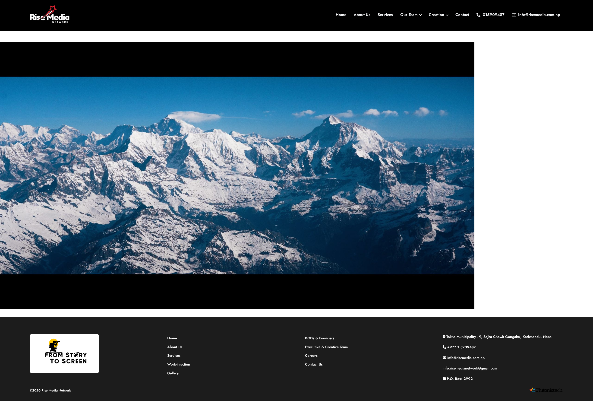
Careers (311, 355)
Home (341, 14)
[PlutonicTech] (546, 391)
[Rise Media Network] (50, 22)
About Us (362, 14)
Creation (436, 14)
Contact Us (314, 364)
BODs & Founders (319, 338)
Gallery (173, 373)
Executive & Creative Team (326, 347)
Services (385, 14)
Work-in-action (178, 364)
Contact (462, 14)
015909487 (493, 14)
